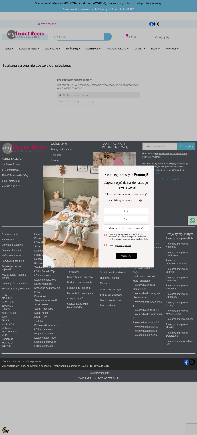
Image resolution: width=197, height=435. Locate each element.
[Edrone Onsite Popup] (98, 217)
